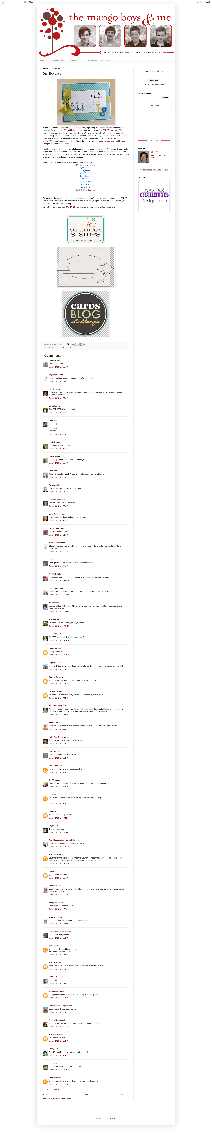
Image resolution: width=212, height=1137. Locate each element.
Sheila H (52, 456)
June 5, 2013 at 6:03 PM (58, 758)
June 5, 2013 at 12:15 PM (59, 640)
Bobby (51, 723)
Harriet (52, 620)
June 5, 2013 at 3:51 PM (58, 715)
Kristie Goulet (54, 528)
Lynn (156, 152)
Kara (51, 977)
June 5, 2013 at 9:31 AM (58, 535)
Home (43, 60)
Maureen (52, 574)
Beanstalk (111, 141)
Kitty (51, 420)
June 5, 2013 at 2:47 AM (58, 381)
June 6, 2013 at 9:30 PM (58, 1012)
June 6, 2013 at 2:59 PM (58, 938)
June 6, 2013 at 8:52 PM (58, 998)
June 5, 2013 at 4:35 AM (58, 449)
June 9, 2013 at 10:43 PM (59, 1070)
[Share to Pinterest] (83, 344)
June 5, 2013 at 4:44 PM (58, 729)
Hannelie (52, 360)
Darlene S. (53, 677)
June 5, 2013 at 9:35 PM (58, 804)
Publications (74, 60)
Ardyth (52, 485)
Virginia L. (53, 663)
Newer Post (47, 1094)
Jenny (51, 1049)
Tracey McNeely (55, 706)
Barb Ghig (53, 963)
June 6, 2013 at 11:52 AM (59, 924)
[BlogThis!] (75, 344)
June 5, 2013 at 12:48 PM (59, 655)
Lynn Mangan (85, 168)
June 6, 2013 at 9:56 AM (58, 895)
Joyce (51, 826)
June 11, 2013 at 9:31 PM (59, 1084)
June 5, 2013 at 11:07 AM (59, 612)
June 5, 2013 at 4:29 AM (58, 434)
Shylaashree (54, 375)
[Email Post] (68, 344)
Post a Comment (52, 1089)
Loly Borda (53, 766)
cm (50, 795)
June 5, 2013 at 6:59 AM (58, 463)
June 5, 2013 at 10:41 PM (59, 818)
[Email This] (72, 344)
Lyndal (52, 406)
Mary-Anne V (54, 991)
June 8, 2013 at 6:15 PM (58, 1055)
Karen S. (52, 811)
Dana (51, 471)
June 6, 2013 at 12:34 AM (59, 864)
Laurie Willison (86, 187)
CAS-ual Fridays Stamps (85, 165)
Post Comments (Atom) (62, 1098)
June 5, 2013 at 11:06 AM (59, 595)
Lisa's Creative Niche (58, 931)
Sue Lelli (52, 751)
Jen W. (51, 780)
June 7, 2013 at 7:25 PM (58, 1041)
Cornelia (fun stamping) (58, 1006)
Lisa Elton (53, 634)
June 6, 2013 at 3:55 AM (58, 878)
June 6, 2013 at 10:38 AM (59, 909)
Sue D (51, 946)
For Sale (105, 60)
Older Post (124, 1094)
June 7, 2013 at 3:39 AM (58, 1027)
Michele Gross (55, 543)
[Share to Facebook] (80, 344)
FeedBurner (159, 85)
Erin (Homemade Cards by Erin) (62, 840)
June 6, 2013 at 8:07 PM (58, 984)
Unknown (53, 648)
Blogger (116, 1118)
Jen (50, 560)
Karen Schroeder (56, 1035)
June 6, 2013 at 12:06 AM (59, 847)
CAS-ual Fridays (70, 130)
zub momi (53, 917)
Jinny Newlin (54, 588)
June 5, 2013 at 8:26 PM (58, 772)
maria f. (52, 442)
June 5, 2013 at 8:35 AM (58, 506)
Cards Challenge (55, 348)
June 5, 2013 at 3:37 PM (58, 698)
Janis (51, 1063)
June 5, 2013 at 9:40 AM (58, 552)
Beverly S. (53, 886)
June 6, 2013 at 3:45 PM (58, 955)
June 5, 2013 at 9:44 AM (58, 566)
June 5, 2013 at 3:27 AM (58, 398)
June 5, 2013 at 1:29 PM (58, 684)
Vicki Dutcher (54, 514)
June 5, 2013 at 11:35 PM (59, 832)
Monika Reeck (55, 1020)
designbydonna (55, 500)
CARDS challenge (110, 130)
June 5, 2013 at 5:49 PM (58, 744)
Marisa (52, 603)
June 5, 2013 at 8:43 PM (58, 787)
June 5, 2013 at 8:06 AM (58, 492)
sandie (52, 389)
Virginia (70, 206)
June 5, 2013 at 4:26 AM (58, 413)
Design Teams (90, 60)
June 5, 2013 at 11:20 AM (59, 626)
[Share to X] (78, 344)
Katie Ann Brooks (56, 737)
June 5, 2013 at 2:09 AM (58, 367)
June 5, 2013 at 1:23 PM (58, 669)
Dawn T (52, 871)
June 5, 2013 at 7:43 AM (58, 477)
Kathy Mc (53, 855)
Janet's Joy (54, 691)
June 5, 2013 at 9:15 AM (58, 521)
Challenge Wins (57, 60)
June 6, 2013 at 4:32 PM (58, 969)
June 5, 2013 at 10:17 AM (59, 581)
